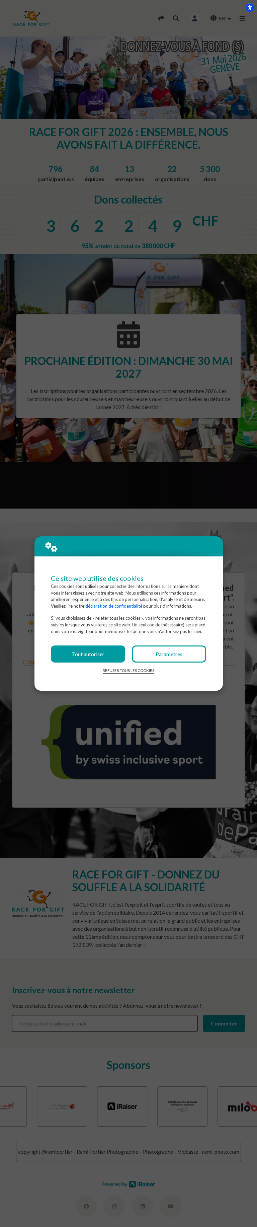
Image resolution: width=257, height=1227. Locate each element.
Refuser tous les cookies (128, 670)
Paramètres (169, 654)
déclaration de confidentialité (113, 606)
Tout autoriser (88, 654)
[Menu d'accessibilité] (250, 7)
